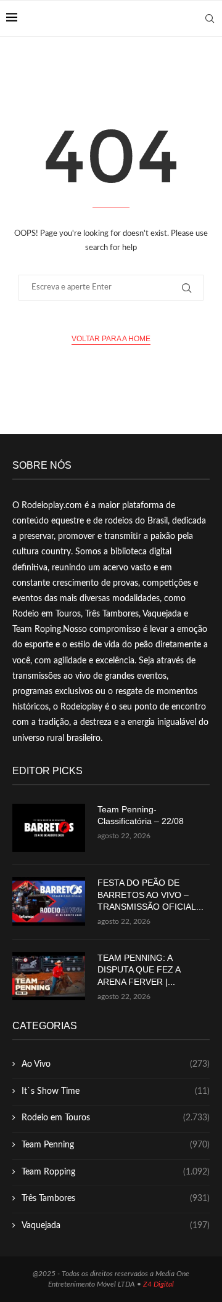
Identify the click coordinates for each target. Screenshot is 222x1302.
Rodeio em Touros (116, 1118)
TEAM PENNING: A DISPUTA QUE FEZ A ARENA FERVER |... (138, 970)
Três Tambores (116, 1198)
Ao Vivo (116, 1064)
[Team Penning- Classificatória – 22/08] (48, 828)
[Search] (210, 18)
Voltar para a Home (111, 338)
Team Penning (116, 1145)
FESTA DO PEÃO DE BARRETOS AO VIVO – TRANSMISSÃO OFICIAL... (150, 895)
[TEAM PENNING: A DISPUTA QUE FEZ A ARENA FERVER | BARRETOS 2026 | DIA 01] (48, 976)
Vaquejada (116, 1225)
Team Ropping (116, 1172)
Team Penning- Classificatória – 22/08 (140, 815)
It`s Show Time (116, 1091)
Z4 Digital (158, 1284)
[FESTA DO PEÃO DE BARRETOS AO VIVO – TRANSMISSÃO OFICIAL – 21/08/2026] (48, 901)
